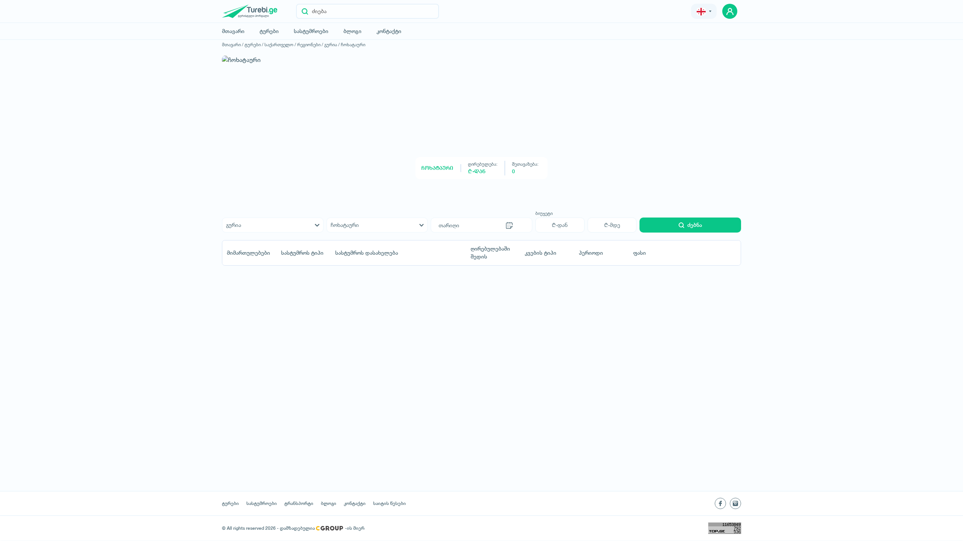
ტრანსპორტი (298, 503)
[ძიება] (305, 11)
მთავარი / (232, 44)
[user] (729, 11)
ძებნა (694, 225)
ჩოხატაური (353, 44)
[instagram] (735, 503)
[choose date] (509, 225)
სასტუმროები (311, 31)
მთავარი (233, 31)
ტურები (269, 31)
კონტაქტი (389, 31)
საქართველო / (280, 44)
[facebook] (720, 503)
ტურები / (254, 44)
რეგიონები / (310, 44)
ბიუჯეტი (544, 213)
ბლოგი (352, 31)
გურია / (332, 44)
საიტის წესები (389, 503)
